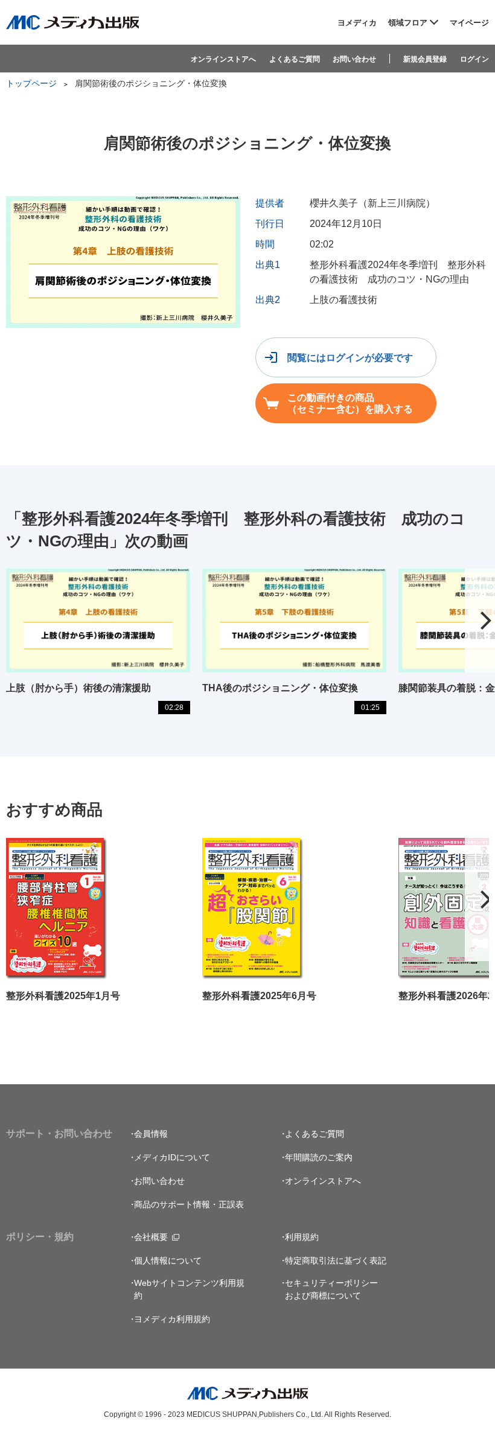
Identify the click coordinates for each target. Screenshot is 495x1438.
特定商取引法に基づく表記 (335, 1260)
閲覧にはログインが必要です (350, 358)
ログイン (474, 59)
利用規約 (302, 1237)
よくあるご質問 (294, 59)
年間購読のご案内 (319, 1157)
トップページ (31, 83)
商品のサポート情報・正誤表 (189, 1204)
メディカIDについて (172, 1157)
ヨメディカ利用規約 (172, 1319)
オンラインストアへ (223, 59)
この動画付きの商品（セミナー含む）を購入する (350, 403)
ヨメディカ (357, 22)
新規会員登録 (425, 59)
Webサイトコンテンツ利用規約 (189, 1289)
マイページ (469, 22)
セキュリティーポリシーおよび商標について (331, 1289)
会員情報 (151, 1134)
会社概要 (151, 1237)
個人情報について (168, 1260)
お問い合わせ (354, 59)
